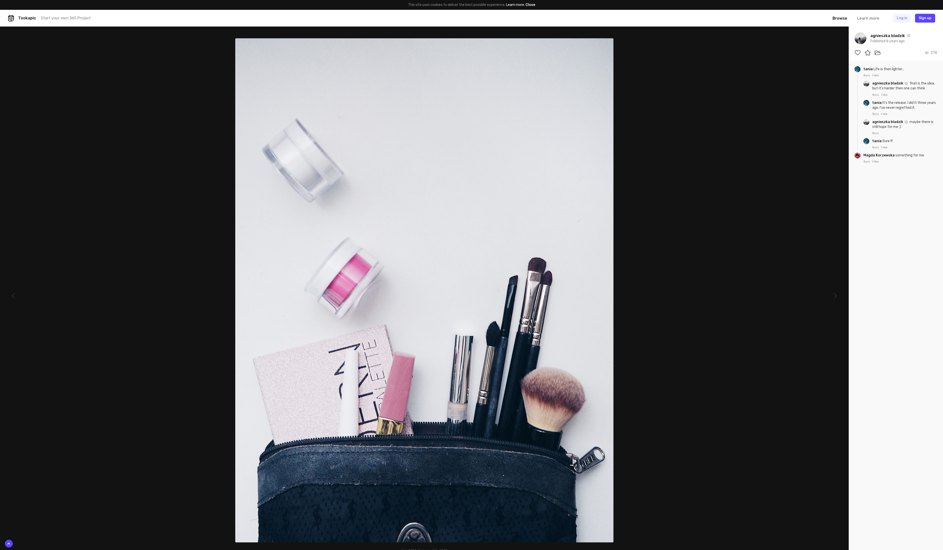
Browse (839, 18)
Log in (902, 18)
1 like (875, 75)
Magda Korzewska (879, 155)
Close (530, 5)
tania (868, 69)
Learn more (515, 5)
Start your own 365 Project (66, 18)
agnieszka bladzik (888, 83)
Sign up (925, 18)
